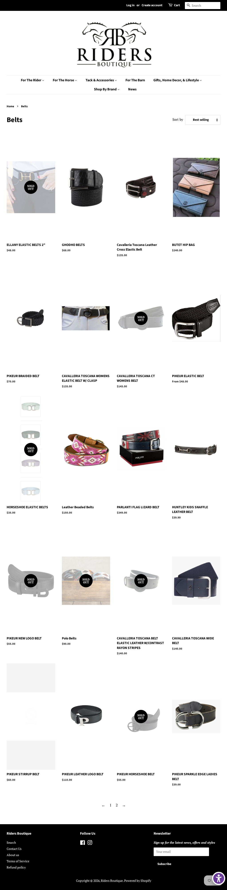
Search (11, 842)
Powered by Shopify (137, 880)
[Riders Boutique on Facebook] (82, 843)
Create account (152, 5)
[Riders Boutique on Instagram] (89, 843)
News (132, 89)
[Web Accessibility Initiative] (218, 878)
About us (13, 855)
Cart (177, 5)
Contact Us (14, 849)
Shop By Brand (105, 89)
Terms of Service (18, 861)
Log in (130, 5)
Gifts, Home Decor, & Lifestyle (176, 80)
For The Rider (31, 80)
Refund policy (16, 867)
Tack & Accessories (100, 80)
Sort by (177, 119)
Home (10, 106)
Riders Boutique (112, 880)
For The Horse (64, 80)
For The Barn (135, 80)
